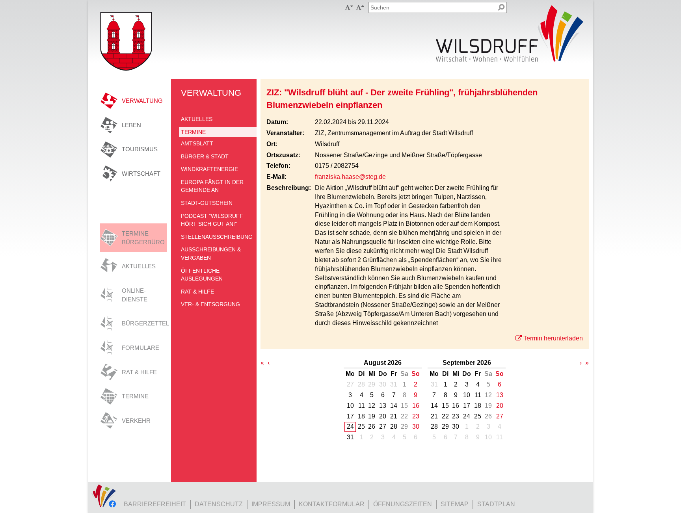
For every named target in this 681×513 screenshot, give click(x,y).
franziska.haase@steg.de (350, 176)
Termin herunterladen (553, 338)
